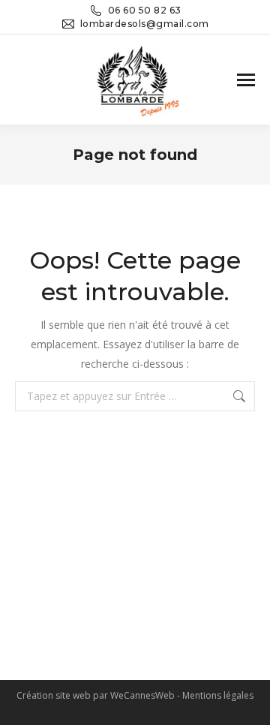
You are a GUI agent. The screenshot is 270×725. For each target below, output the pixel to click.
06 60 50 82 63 (145, 10)
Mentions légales (218, 695)
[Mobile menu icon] (246, 80)
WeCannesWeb (142, 695)
